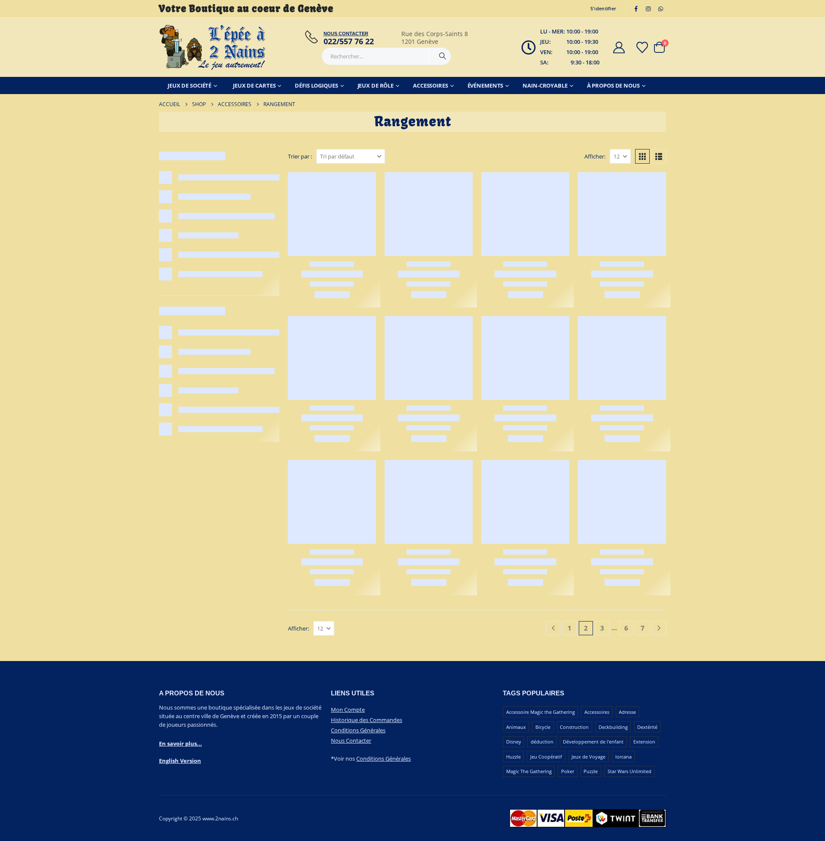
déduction (542, 741)
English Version (180, 761)
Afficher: (594, 156)
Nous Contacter (351, 740)
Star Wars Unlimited (629, 771)
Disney (513, 741)
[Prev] (553, 628)
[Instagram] (648, 8)
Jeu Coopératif (546, 756)
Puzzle (591, 771)
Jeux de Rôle (376, 85)
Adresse (627, 712)
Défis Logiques (316, 85)
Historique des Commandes (366, 720)
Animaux (516, 727)
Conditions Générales (358, 730)
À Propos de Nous (613, 85)
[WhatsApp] (660, 8)
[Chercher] (442, 56)
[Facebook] (636, 8)
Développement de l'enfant (593, 741)
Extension (644, 741)
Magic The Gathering (529, 771)
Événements (486, 85)
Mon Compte (348, 709)
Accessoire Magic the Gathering (540, 712)
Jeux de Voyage (588, 756)
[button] (642, 156)
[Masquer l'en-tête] (212, 47)
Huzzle (513, 756)
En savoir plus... (180, 743)
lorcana (623, 756)
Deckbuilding (613, 727)
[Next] (659, 628)
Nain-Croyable (544, 85)
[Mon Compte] (619, 47)
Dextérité (647, 727)
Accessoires (430, 85)
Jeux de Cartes (254, 85)
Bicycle (542, 727)
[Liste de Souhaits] (642, 47)
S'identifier (603, 8)
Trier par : (300, 156)
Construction (574, 727)
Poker (567, 771)
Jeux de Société (189, 85)
